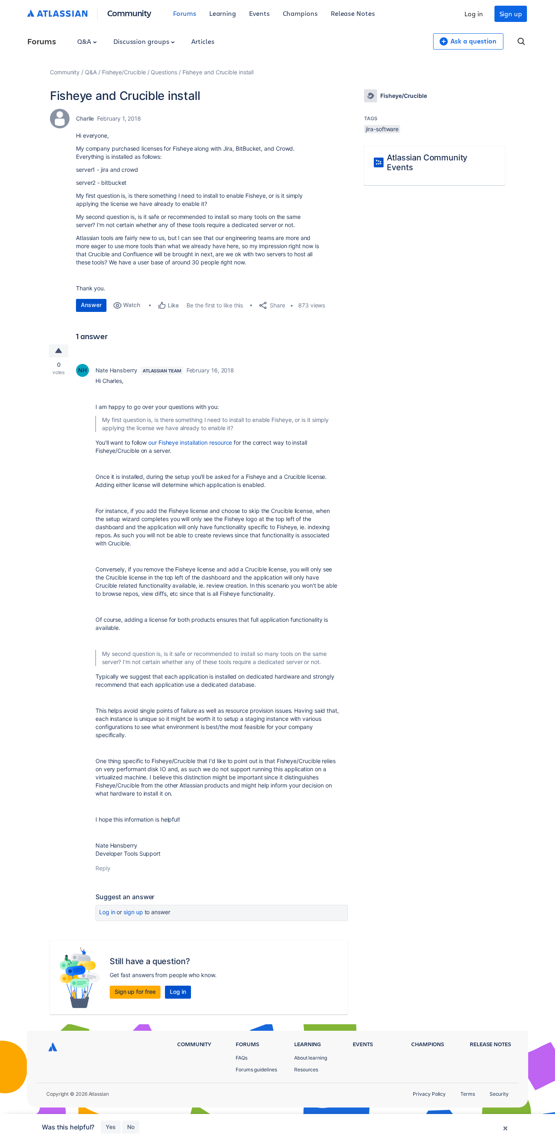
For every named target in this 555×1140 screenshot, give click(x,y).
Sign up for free (135, 991)
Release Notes (353, 13)
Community (129, 13)
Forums (184, 13)
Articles (202, 41)
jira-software (382, 128)
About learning (310, 1058)
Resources (306, 1069)
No (130, 1126)
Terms (467, 1094)
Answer (91, 304)
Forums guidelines (256, 1069)
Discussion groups (142, 41)
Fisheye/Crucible (124, 72)
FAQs (241, 1058)
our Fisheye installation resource (190, 442)
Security (499, 1094)
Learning (222, 13)
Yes (111, 1126)
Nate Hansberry (116, 370)
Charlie (85, 118)
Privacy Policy (429, 1094)
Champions (300, 13)
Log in (473, 13)
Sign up (510, 13)
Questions (164, 72)
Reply (103, 868)
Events (259, 13)
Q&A (85, 41)
